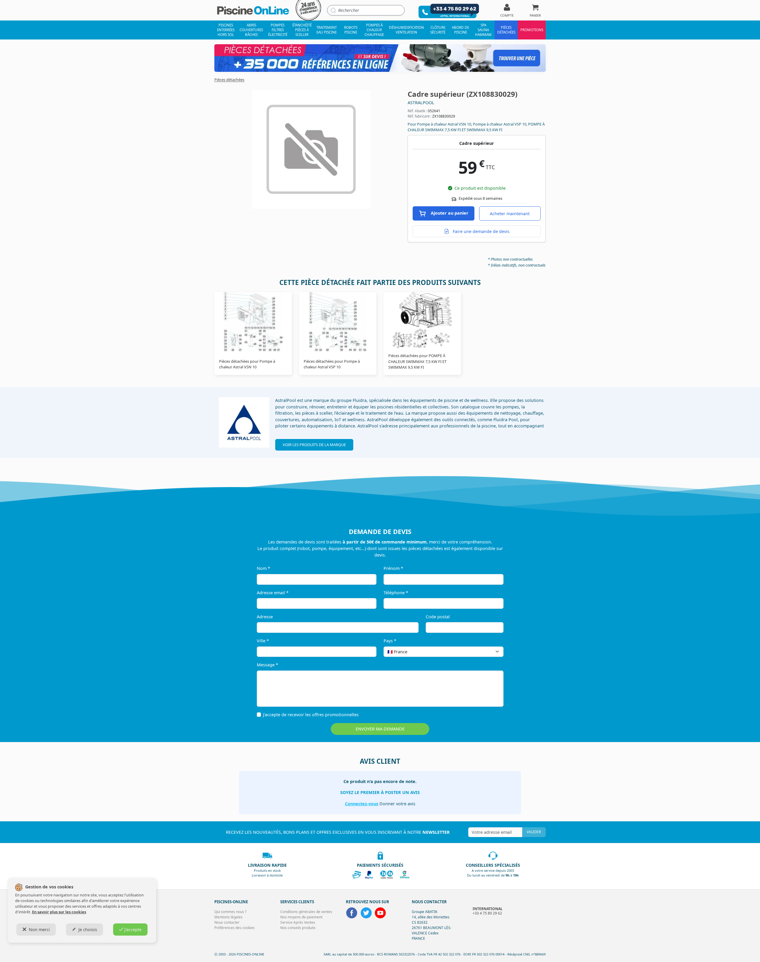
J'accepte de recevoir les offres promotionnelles (311, 714)
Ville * (263, 641)
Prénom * (393, 568)
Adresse (265, 616)
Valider (534, 831)
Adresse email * (273, 592)
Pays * (390, 641)
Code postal (438, 616)
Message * (267, 665)
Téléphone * (396, 592)
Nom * (263, 568)
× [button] (491, 651)
